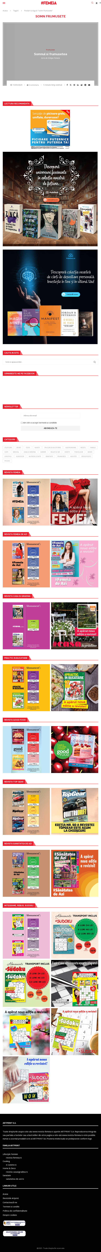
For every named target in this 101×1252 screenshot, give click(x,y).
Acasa (5, 10)
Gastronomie (70, 447)
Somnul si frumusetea (50, 54)
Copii (6, 452)
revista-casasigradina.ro (17, 1171)
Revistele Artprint (11, 1198)
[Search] (92, 3)
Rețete (83, 447)
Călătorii (8, 447)
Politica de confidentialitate (15, 1210)
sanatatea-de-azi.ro (15, 1179)
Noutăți (73, 456)
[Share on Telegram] (85, 85)
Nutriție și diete (35, 456)
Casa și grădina (30, 452)
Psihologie (78, 452)
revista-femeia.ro (14, 1157)
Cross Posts (86, 456)
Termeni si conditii (11, 1206)
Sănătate (49, 456)
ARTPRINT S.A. (67, 1131)
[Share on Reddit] (82, 85)
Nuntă (37, 447)
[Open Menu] (4, 3)
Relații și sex (55, 452)
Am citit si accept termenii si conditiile (40, 422)
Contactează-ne (10, 1202)
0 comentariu (34, 85)
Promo (7, 461)
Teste (28, 447)
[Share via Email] (89, 85)
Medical (16, 452)
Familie (93, 447)
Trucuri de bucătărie (52, 447)
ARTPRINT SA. (39, 1138)
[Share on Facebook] (67, 85)
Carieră (43, 452)
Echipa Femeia (54, 58)
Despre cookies (10, 1215)
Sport (18, 447)
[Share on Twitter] (71, 85)
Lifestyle (7, 456)
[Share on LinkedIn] (78, 85)
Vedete (67, 452)
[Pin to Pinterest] (75, 85)
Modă (90, 452)
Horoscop (20, 456)
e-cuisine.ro (11, 1164)
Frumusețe (61, 456)
